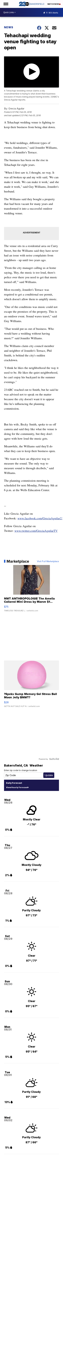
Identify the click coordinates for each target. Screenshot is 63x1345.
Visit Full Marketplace (48, 561)
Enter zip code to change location (20, 770)
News (8, 27)
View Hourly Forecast (17, 787)
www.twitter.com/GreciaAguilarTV (36, 531)
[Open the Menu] (6, 4)
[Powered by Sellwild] (54, 759)
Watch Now (53, 4)
